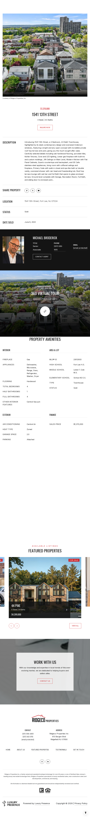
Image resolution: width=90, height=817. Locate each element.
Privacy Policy (80, 803)
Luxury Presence (42, 803)
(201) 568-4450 (28, 734)
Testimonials (61, 749)
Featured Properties (40, 749)
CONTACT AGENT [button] (42, 257)
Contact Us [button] (45, 681)
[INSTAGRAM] (42, 761)
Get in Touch (78, 750)
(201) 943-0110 (27, 737)
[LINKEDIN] (48, 761)
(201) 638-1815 (58, 248)
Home (8, 749)
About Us (21, 749)
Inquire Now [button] (45, 127)
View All (75, 626)
